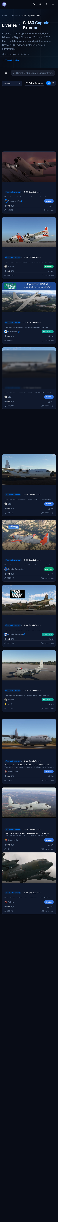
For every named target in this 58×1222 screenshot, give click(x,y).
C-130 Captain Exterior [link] (31, 15)
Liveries (14, 15)
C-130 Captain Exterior (32, 192)
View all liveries (12, 60)
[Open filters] (6, 73)
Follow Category (36, 83)
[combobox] (12, 83)
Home (4, 15)
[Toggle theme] (33, 4)
